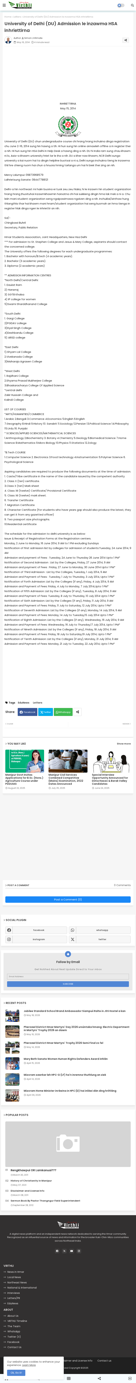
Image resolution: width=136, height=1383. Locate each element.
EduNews (23, 702)
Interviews (13, 1293)
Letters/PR (13, 1298)
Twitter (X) (14, 1337)
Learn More (29, 1365)
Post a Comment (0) (68, 899)
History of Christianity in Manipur (31, 1180)
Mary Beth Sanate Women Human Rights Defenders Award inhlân (66, 1058)
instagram (39, 939)
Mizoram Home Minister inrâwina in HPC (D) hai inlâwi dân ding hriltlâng (70, 1090)
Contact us (104, 1360)
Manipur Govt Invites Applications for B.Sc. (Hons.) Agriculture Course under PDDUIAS (24, 779)
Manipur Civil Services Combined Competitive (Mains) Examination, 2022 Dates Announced (66, 779)
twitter (102, 939)
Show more (124, 743)
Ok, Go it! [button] (16, 1372)
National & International (22, 1287)
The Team (13, 1326)
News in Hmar (15, 1272)
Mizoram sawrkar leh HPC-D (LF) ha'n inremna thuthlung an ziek (65, 1074)
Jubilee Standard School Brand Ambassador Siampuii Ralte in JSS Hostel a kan (75, 1011)
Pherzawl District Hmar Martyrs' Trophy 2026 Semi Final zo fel (63, 1043)
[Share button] (77, 712)
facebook (38, 930)
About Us (12, 1316)
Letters (17, 16)
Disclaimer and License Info (27, 1190)
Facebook (29, 712)
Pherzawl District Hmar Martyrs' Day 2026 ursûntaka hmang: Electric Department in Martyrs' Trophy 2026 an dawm (76, 1028)
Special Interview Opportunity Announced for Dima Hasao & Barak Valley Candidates (110, 779)
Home (8, 16)
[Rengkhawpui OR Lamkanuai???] (68, 1144)
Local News (14, 1277)
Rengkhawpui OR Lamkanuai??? (33, 1170)
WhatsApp (13, 1331)
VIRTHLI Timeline (17, 1321)
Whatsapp (65, 712)
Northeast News (17, 1282)
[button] (132, 5)
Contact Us (14, 1347)
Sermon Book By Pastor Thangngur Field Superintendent (45, 1200)
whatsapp (102, 930)
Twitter (47, 712)
